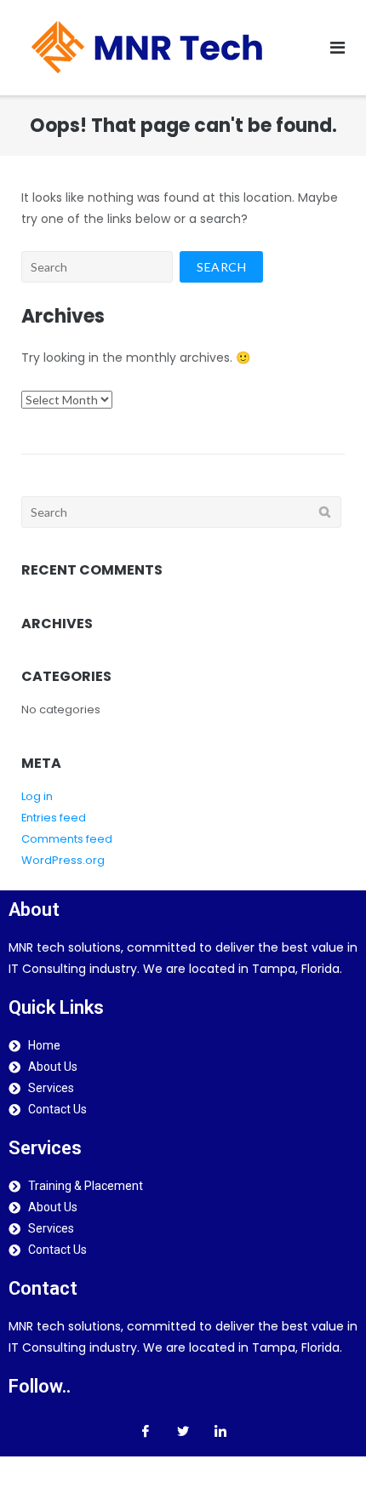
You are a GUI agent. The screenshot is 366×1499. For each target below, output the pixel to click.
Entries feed (53, 818)
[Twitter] (183, 1431)
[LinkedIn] (220, 1431)
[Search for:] (97, 267)
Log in (37, 796)
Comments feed (66, 839)
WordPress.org (63, 860)
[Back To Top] (324, 1457)
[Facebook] (145, 1431)
